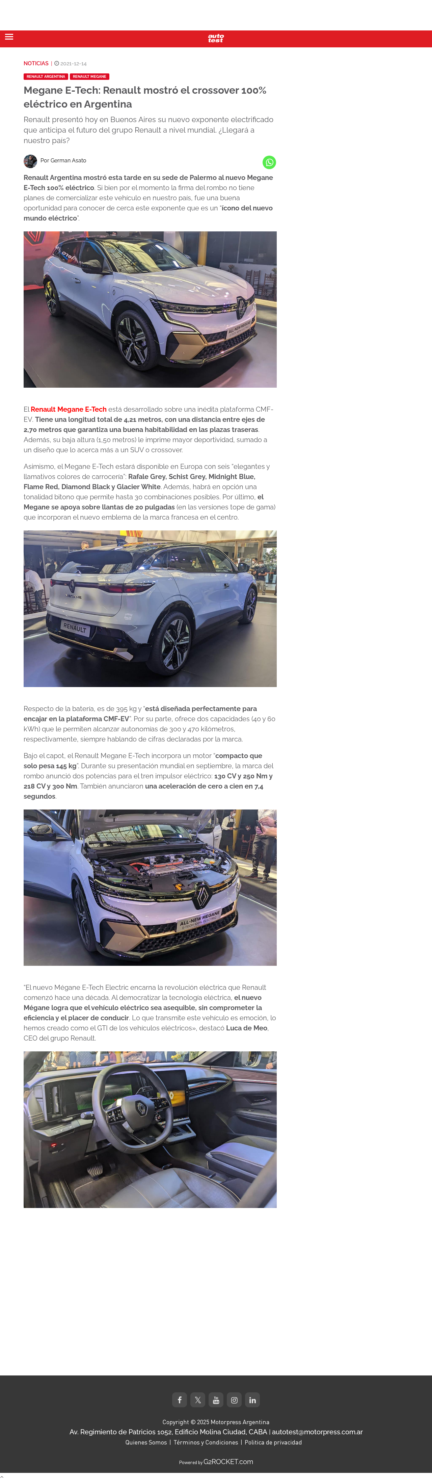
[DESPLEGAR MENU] (9, 37)
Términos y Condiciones (205, 1442)
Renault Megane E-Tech (69, 409)
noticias (36, 63)
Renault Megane (89, 76)
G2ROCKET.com (228, 1462)
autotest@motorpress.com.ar (317, 1432)
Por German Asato (63, 160)
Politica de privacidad (273, 1442)
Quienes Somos (146, 1442)
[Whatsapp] (269, 162)
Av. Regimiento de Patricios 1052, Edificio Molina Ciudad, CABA (168, 1432)
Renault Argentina (46, 76)
